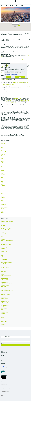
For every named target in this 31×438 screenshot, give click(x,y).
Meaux (2, 255)
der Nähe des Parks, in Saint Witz (9, 100)
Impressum (2, 395)
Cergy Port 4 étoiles (3, 225)
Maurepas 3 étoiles (3, 252)
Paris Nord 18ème (3, 286)
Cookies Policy (8, 74)
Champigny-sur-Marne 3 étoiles (5, 229)
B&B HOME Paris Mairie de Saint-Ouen (22, 89)
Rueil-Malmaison (3, 197)
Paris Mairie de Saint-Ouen (4, 282)
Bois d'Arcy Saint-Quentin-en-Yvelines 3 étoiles (7, 221)
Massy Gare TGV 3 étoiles (4, 251)
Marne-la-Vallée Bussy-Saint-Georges (6, 244)
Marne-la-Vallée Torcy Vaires (4, 248)
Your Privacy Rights (8, 76)
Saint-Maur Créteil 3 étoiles (4, 312)
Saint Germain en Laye (3, 66)
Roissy (2, 193)
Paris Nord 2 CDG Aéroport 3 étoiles (5, 287)
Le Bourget (2, 170)
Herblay (20, 98)
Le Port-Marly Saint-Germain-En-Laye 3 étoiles (7, 240)
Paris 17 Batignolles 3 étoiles (5, 267)
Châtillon (27, 78)
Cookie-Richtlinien (3, 392)
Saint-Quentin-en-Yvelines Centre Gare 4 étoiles (7, 314)
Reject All (17, 76)
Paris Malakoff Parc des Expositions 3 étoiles (7, 283)
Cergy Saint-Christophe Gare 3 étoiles (6, 228)
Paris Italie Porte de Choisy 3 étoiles (5, 278)
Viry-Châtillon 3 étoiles (4, 321)
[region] (15, 71)
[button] (15, 26)
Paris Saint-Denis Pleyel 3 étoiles (5, 302)
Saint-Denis (2, 200)
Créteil (2, 158)
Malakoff (25, 78)
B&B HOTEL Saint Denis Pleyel (17, 86)
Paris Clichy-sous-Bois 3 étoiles (5, 270)
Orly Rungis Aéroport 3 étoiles (5, 266)
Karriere (2, 360)
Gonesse (2, 162)
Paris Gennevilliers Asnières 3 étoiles (6, 275)
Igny (1, 166)
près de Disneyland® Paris (4, 324)
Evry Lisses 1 (2, 232)
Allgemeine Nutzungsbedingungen (4, 384)
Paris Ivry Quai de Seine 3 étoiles (5, 279)
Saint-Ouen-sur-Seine (3, 205)
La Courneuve (22, 82)
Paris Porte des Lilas (3, 297)
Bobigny (14, 82)
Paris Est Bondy (3, 274)
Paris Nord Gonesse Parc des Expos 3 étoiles (7, 290)
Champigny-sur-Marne (4, 151)
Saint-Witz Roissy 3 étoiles (4, 316)
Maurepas (2, 178)
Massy (2, 177)
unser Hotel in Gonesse (13, 102)
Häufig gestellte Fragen (3, 350)
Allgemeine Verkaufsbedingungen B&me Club (5, 388)
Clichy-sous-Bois (3, 155)
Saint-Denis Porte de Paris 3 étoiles (5, 310)
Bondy (16, 82)
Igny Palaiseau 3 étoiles (4, 237)
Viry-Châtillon (2, 212)
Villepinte (2, 211)
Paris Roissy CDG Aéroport (4, 298)
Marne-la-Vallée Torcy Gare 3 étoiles (5, 247)
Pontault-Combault (3, 192)
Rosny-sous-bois (19, 82)
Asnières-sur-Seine (3, 143)
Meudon (2, 79)
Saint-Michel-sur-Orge (4, 204)
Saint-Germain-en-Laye (4, 201)
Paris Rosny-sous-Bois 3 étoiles (5, 301)
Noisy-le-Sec (26, 82)
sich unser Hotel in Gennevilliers (9, 78)
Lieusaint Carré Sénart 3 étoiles (5, 241)
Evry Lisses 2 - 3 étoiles (4, 233)
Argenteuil (2, 77)
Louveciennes (3, 174)
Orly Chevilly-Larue (3, 263)
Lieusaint (2, 173)
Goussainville (16, 98)
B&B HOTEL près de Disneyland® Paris (20, 59)
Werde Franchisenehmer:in (4, 359)
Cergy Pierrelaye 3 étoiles (4, 224)
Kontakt (2, 351)
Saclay (2, 309)
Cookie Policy (16, 74)
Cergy (14, 98)
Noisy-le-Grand (3, 185)
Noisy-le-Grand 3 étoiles (4, 259)
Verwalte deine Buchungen (4, 352)
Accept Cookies (23, 76)
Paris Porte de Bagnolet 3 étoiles (5, 294)
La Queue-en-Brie (3, 169)
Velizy (1, 209)
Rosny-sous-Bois (3, 196)
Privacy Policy (13, 74)
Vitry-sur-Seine (3, 213)
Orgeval (2, 188)
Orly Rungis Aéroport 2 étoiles (5, 264)
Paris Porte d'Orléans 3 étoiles (5, 293)
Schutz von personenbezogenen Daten (5, 387)
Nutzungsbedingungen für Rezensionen (5, 391)
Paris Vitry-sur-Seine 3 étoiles (5, 305)
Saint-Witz (2, 208)
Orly (1, 189)
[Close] (25, 65)
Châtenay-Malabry (6, 79)
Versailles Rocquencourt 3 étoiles (5, 320)
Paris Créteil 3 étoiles (3, 271)
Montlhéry (2, 182)
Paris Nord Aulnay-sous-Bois (4, 289)
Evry (1, 159)
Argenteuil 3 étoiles (3, 220)
